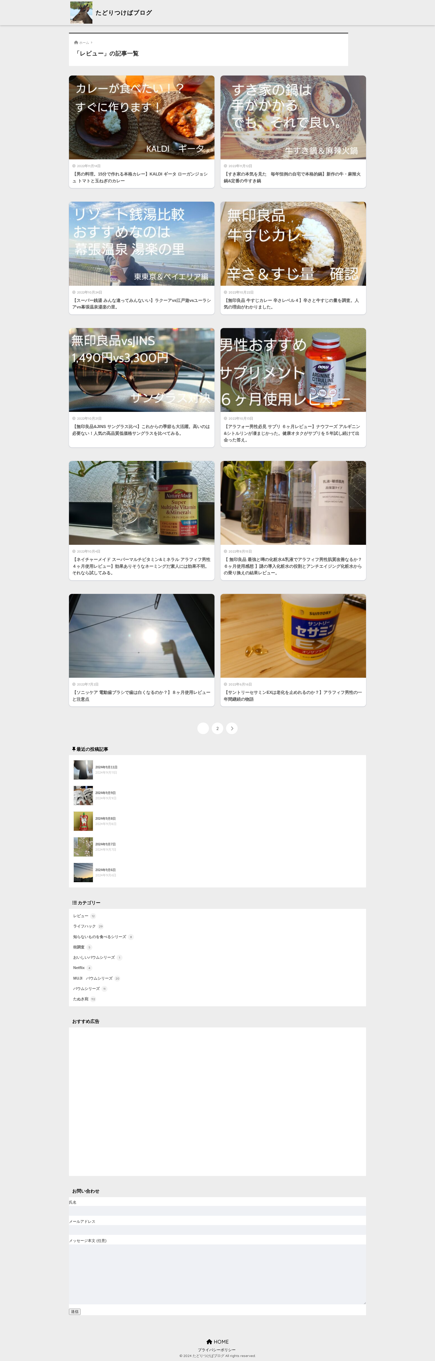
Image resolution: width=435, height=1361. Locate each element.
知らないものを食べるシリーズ (102, 937)
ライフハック (88, 926)
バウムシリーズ (89, 989)
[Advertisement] (217, 1101)
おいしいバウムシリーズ (96, 957)
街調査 (81, 947)
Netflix (81, 968)
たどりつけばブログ (123, 12)
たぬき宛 (84, 999)
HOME (220, 1342)
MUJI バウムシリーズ (96, 978)
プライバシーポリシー (217, 1350)
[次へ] (232, 728)
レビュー (84, 916)
